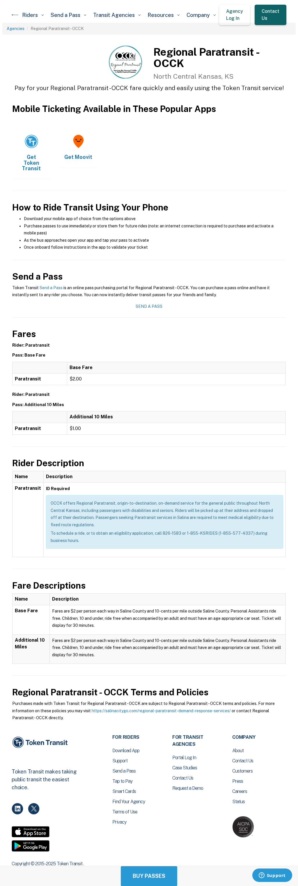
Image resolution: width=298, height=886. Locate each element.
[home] (15, 15)
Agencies (15, 28)
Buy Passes (149, 876)
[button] (33, 15)
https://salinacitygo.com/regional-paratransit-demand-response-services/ (161, 710)
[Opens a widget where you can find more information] (272, 876)
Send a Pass (51, 287)
